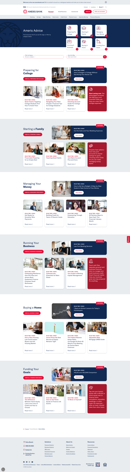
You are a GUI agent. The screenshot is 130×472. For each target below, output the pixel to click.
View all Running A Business (33, 251)
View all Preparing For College (34, 79)
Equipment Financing (50, 451)
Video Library (91, 451)
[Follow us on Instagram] (29, 462)
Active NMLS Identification (46, 464)
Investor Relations (70, 451)
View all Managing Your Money (34, 192)
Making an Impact (70, 447)
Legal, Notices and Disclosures (29, 464)
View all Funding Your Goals (33, 377)
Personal (50, 11)
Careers (68, 449)
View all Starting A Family (32, 134)
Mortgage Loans (48, 453)
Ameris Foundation (70, 453)
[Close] (106, 2)
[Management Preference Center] (3, 469)
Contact (86, 7)
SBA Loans (47, 449)
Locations (93, 7)
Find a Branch (29, 442)
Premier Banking (49, 456)
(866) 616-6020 (29, 446)
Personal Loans (73, 17)
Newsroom (90, 449)
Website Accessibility (66, 464)
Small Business (62, 11)
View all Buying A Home (32, 313)
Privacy (38, 464)
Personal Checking (49, 445)
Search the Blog (71, 55)
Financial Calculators (93, 447)
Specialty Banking (83, 17)
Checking (32, 17)
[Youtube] (32, 462)
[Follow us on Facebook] (24, 462)
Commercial (74, 11)
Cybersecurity (91, 456)
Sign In (88, 11)
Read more (79, 79)
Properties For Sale (92, 453)
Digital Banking (46, 17)
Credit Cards (64, 17)
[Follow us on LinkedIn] (26, 462)
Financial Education (95, 17)
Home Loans (56, 17)
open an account (100, 11)
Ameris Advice (91, 445)
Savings (39, 17)
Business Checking (49, 447)
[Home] (23, 429)
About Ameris (69, 445)
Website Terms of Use (76, 464)
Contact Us (28, 450)
